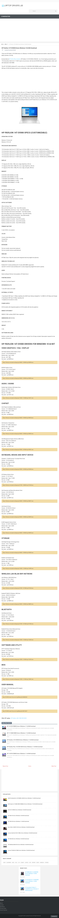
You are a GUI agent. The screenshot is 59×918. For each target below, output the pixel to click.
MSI (30, 862)
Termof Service (3, 910)
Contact (2, 904)
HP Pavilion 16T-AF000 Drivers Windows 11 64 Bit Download (22, 740)
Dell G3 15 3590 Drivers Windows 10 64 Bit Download (19, 809)
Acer (4, 862)
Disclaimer (2, 906)
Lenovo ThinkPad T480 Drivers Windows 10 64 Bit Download (21, 850)
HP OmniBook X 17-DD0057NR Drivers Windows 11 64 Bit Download (31, 881)
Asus (13, 862)
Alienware (9, 862)
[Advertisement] (29, 31)
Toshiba (46, 862)
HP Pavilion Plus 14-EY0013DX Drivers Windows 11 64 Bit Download (24, 746)
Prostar (33, 862)
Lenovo (26, 862)
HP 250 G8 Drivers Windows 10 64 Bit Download (18, 838)
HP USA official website (14, 59)
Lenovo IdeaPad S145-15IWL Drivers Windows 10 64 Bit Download (22, 833)
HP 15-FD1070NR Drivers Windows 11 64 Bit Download (21, 726)
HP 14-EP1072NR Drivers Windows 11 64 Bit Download (21, 753)
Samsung (42, 862)
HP (2, 50)
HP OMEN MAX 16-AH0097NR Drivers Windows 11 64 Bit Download (31, 873)
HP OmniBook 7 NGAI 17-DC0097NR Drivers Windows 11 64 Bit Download (32, 889)
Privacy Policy (3, 908)
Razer (38, 862)
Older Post (53, 766)
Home (29, 766)
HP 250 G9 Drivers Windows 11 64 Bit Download (18, 821)
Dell (16, 862)
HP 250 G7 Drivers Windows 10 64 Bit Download (18, 815)
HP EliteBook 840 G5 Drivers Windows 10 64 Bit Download (20, 844)
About (1, 903)
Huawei (22, 862)
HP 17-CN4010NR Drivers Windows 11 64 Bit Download (21, 733)
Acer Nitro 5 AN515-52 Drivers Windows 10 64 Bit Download (21, 827)
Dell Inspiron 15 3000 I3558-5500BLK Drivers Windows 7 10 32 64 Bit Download (25, 804)
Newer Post (5, 766)
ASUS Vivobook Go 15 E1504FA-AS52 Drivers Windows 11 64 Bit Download (24, 798)
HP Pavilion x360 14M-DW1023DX (19, 718)
